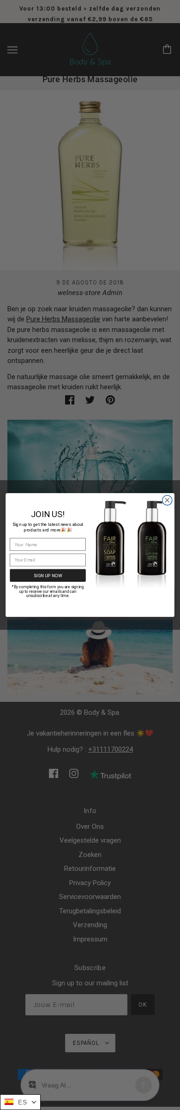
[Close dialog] (167, 500)
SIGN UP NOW (48, 575)
